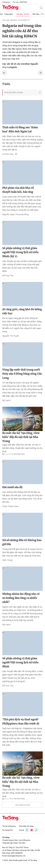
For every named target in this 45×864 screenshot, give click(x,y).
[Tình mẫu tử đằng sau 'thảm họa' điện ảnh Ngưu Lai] (22, 112)
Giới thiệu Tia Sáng (26, 826)
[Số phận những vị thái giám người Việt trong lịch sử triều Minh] (22, 643)
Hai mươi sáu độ (12, 487)
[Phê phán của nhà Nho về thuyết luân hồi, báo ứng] (22, 172)
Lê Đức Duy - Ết (9, 154)
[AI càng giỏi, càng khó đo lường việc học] (22, 294)
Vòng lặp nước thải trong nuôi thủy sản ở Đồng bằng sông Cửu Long (22, 373)
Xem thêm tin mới (22, 805)
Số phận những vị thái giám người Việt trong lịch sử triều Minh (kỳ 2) (20, 252)
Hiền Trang (7, 560)
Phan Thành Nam (10, 506)
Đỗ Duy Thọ (7, 275)
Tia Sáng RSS (7, 830)
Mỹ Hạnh (6, 400)
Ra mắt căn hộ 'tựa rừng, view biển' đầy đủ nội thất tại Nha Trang (20, 437)
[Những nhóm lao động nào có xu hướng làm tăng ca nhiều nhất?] (22, 578)
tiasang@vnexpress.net (16, 856)
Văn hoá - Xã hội (22, 14)
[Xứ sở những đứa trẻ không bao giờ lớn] (22, 525)
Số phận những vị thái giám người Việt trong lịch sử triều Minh (20, 662)
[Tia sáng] (10, 8)
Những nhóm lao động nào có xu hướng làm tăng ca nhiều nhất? (21, 598)
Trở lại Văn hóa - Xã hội (4, 73)
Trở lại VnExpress (9, 826)
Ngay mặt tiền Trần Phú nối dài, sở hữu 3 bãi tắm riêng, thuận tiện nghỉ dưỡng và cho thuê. (22, 448)
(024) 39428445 (16, 853)
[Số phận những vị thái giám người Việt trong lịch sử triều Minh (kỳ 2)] (22, 233)
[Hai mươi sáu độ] (22, 472)
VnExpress (6, 2)
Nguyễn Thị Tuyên (10, 336)
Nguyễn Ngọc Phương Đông (15, 214)
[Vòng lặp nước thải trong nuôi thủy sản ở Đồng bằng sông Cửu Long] (22, 354)
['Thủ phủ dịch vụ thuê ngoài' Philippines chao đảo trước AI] (22, 704)
